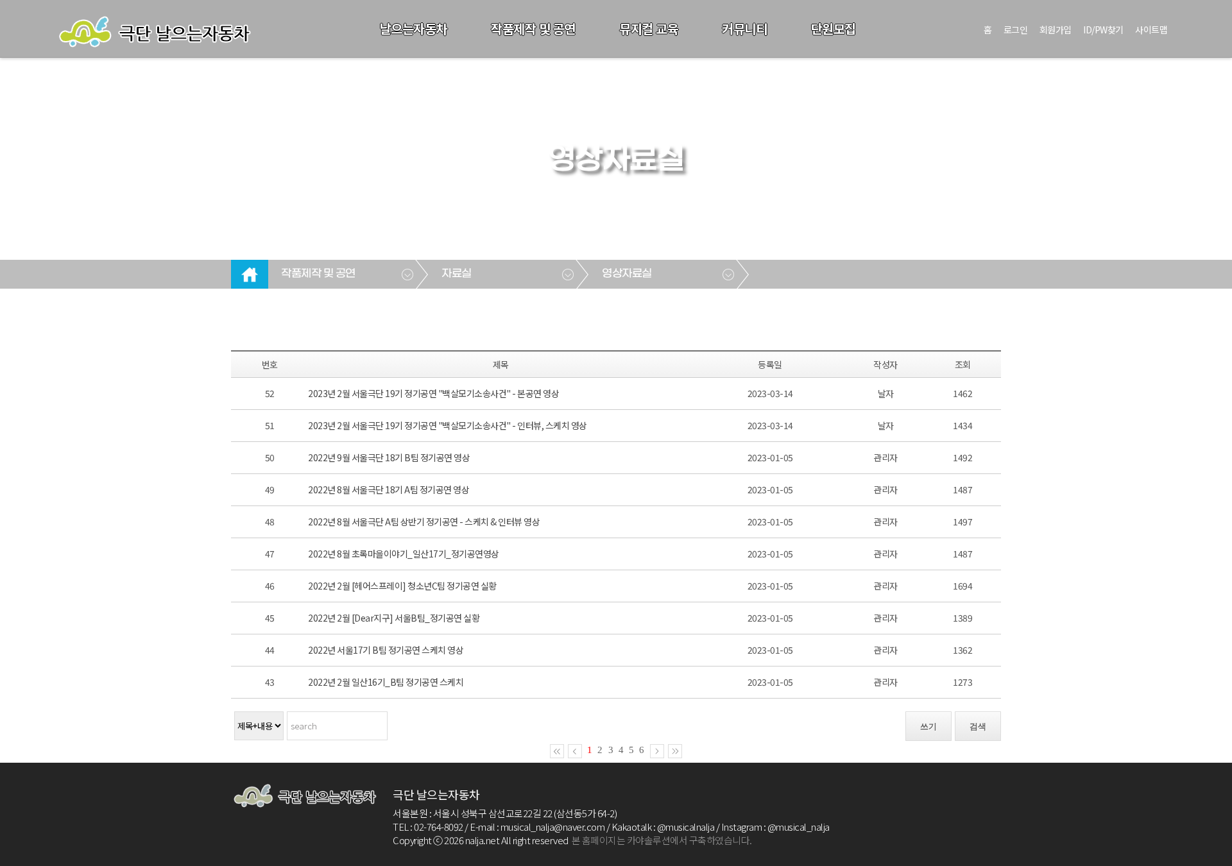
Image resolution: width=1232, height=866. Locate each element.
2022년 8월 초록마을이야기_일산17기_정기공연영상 (403, 553)
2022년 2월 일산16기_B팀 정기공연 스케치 (385, 681)
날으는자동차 (413, 28)
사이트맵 (1151, 29)
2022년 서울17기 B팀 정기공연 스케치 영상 (385, 649)
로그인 (1016, 29)
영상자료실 (627, 273)
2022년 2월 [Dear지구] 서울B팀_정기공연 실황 (393, 617)
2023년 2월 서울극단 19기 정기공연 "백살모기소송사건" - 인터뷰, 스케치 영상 (447, 425)
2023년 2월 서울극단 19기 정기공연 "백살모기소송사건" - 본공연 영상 (433, 393)
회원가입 (1056, 29)
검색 (978, 726)
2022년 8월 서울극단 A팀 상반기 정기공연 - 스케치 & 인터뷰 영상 (424, 521)
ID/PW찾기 (1103, 29)
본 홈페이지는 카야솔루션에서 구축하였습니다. (662, 840)
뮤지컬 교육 (648, 28)
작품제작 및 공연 (533, 28)
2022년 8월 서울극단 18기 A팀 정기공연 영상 (388, 489)
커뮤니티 (744, 28)
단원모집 (833, 28)
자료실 (456, 273)
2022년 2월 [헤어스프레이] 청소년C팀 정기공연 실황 (402, 585)
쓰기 (928, 726)
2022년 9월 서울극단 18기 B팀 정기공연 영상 (389, 457)
